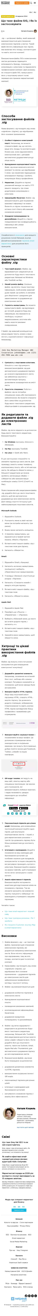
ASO (29, 1235)
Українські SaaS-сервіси (18, 1263)
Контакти (8, 1287)
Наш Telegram (22, 1250)
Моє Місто (22, 1259)
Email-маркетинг (8, 16)
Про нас (12, 1250)
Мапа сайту (17, 1287)
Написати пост (19, 1210)
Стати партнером (26, 1222)
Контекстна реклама (18, 1235)
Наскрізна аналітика (18, 1275)
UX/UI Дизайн (26, 1271)
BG (14, 1207)
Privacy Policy (25, 1226)
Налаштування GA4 (12, 1271)
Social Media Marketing (18, 1242)
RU (35, 12)
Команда (14, 1283)
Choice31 (14, 1259)
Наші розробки (12, 1226)
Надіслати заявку (22, 3)
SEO (7, 1235)
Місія (7, 1283)
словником (19, 235)
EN (30, 12)
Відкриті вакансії (25, 1283)
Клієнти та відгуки (11, 1222)
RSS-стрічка (28, 1287)
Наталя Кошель (26, 1108)
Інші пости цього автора (25, 1127)
